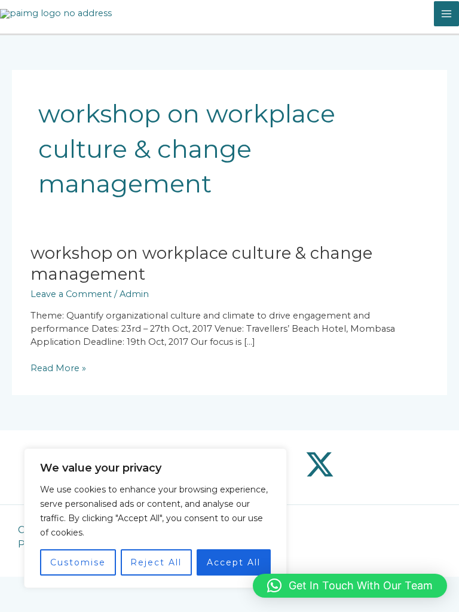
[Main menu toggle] (446, 13)
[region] (155, 518)
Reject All (156, 562)
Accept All (234, 562)
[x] (320, 464)
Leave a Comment (71, 294)
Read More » (58, 368)
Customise (78, 562)
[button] (350, 586)
